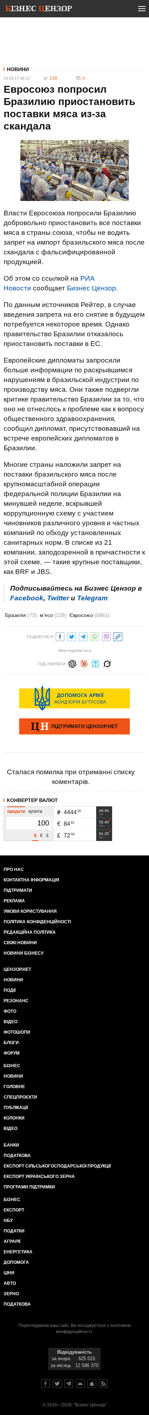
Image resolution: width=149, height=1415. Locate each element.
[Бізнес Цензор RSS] (103, 1383)
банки (11, 1145)
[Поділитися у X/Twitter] (71, 636)
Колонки (14, 1118)
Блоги (11, 1042)
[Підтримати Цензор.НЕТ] (74, 727)
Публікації (16, 1107)
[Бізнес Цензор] (38, 10)
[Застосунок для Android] (80, 1383)
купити (35, 811)
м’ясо (53, 615)
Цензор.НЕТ (17, 969)
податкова (17, 1304)
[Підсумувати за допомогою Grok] (107, 663)
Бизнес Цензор (91, 288)
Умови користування (30, 911)
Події (10, 990)
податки (14, 1231)
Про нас (14, 869)
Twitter (58, 598)
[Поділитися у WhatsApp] (94, 636)
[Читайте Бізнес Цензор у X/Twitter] (57, 1383)
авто (10, 1283)
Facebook (26, 598)
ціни (9, 1272)
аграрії (12, 1241)
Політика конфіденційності (37, 921)
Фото (10, 1011)
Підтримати (18, 890)
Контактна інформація (31, 879)
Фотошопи (17, 1032)
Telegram (92, 598)
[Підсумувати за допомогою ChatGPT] (72, 663)
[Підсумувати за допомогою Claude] (84, 663)
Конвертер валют (32, 800)
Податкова (17, 1155)
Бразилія (21, 615)
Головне (14, 1086)
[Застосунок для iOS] (92, 1383)
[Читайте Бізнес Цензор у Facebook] (45, 1383)
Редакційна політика (30, 932)
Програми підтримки (29, 1187)
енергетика (18, 1251)
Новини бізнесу (23, 953)
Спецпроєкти (20, 1097)
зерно (11, 1293)
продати (16, 811)
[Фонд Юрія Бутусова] (74, 698)
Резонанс (16, 1000)
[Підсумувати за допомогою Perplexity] (95, 663)
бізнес (12, 1199)
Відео (10, 1021)
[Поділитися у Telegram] (83, 636)
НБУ (8, 1220)
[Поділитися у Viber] (106, 636)
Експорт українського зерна (39, 1176)
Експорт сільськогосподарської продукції (57, 1166)
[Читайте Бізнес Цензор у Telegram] (68, 1383)
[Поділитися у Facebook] (60, 636)
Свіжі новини (20, 942)
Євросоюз (89, 615)
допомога (16, 1262)
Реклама (14, 900)
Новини (18, 69)
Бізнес (12, 1065)
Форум (12, 1053)
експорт (14, 1210)
